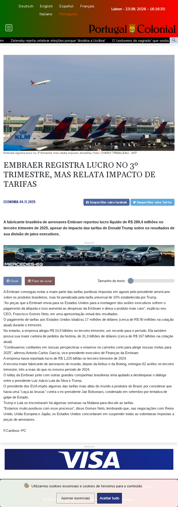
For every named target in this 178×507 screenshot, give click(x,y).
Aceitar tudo (109, 498)
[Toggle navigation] (8, 27)
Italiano (45, 14)
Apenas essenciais (75, 498)
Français (87, 6)
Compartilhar (108, 202)
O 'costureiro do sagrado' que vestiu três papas (131, 40)
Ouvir (14, 281)
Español (66, 6)
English (46, 6)
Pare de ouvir (41, 281)
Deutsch (26, 6)
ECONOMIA (11, 201)
